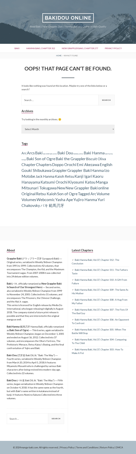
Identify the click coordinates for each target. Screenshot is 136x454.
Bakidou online (78, 154)
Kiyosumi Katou (81, 182)
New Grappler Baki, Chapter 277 (80, 48)
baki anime (53, 154)
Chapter (29, 164)
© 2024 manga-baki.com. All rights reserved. (35, 447)
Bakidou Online (68, 18)
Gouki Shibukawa (36, 170)
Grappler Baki (79, 170)
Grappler (59, 170)
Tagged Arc (87, 194)
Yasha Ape (64, 199)
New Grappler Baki (81, 188)
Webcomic (46, 199)
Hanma (97, 170)
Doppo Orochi (64, 164)
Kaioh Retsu (64, 176)
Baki (17, 48)
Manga (102, 182)
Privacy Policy (113, 48)
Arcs (31, 152)
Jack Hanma (44, 176)
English (106, 164)
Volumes (29, 199)
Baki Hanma (94, 152)
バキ (44, 205)
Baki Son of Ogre (40, 158)
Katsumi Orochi (54, 182)
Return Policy (107, 447)
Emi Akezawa (88, 164)
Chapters (44, 164)
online (103, 188)
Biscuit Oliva (96, 159)
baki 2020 (46, 154)
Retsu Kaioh (46, 193)
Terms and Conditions (87, 447)
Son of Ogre (67, 193)
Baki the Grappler (71, 158)
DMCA (119, 447)
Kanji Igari (83, 176)
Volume (103, 193)
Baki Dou (65, 152)
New (61, 188)
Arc (24, 153)
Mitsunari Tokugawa (39, 188)
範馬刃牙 (56, 205)
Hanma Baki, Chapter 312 (40, 48)
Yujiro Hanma (85, 199)
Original (29, 193)
